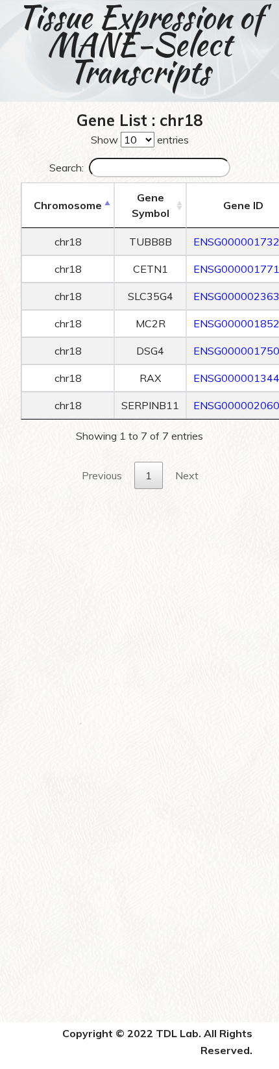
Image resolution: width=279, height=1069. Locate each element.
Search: (66, 167)
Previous (102, 475)
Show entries (140, 139)
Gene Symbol (150, 205)
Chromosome (68, 205)
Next (187, 475)
